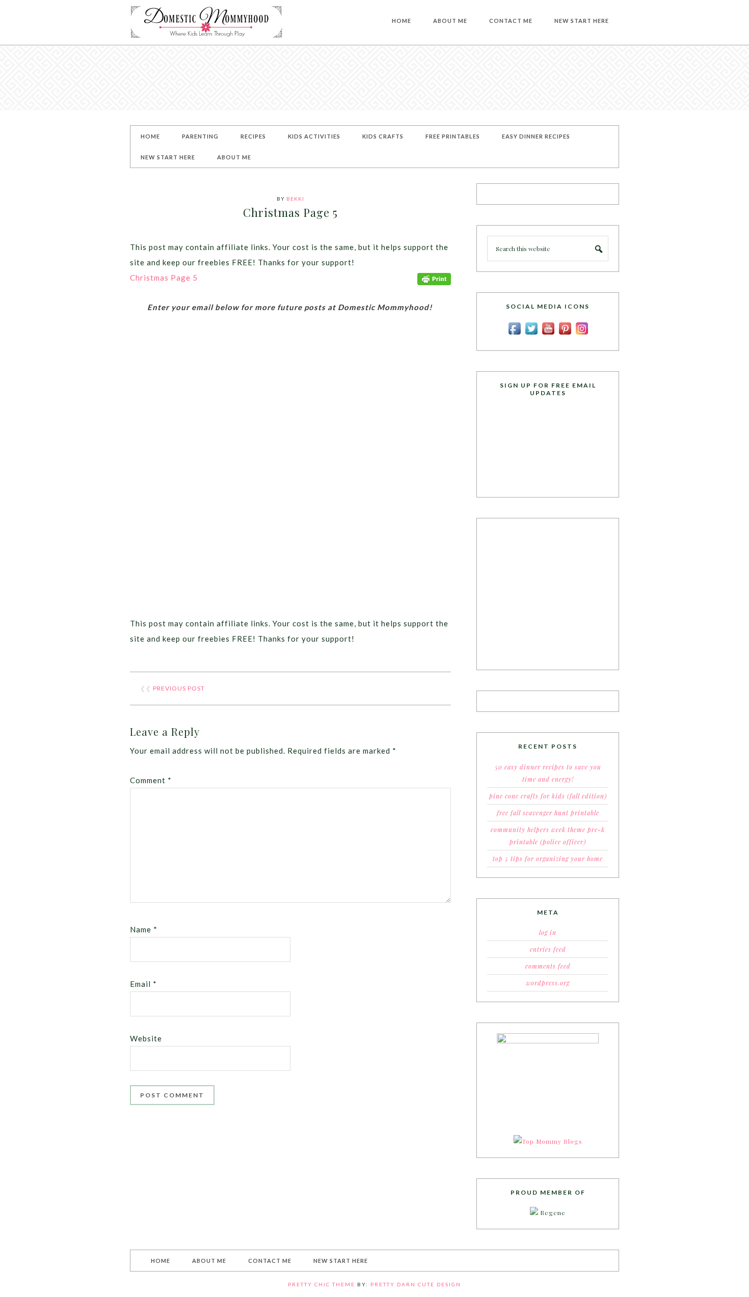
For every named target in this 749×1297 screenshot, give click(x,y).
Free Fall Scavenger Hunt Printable (548, 813)
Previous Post (179, 688)
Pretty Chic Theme (321, 1284)
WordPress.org (548, 983)
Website (146, 1038)
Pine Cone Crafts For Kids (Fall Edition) (548, 796)
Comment (151, 780)
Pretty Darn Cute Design (415, 1284)
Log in (547, 932)
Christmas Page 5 (164, 277)
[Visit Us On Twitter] (531, 334)
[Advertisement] (374, 77)
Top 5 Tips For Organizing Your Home (548, 858)
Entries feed (548, 949)
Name (143, 929)
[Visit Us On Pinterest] (564, 334)
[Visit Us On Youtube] (548, 334)
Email (143, 983)
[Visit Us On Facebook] (514, 334)
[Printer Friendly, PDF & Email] (434, 277)
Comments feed (548, 966)
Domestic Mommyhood (206, 22)
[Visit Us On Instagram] (581, 334)
